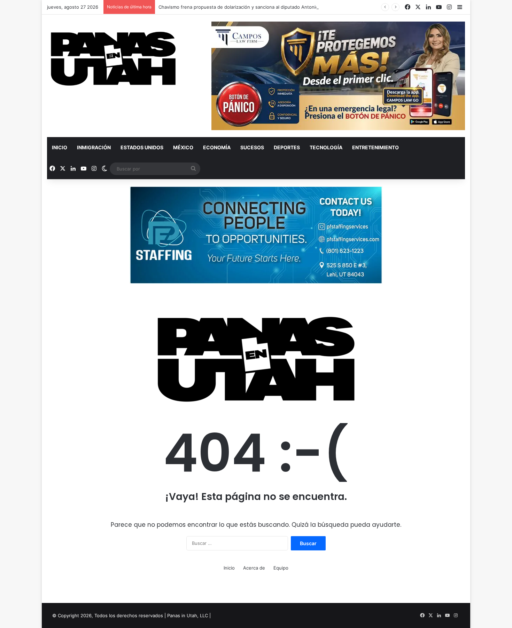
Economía (217, 147)
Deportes (287, 147)
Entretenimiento (375, 147)
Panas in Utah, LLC (187, 615)
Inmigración (94, 147)
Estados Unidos (142, 147)
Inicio (59, 147)
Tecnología (326, 147)
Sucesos (252, 147)
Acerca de (254, 568)
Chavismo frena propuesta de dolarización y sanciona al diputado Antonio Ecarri (245, 7)
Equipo (280, 568)
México (183, 147)
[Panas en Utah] (113, 59)
